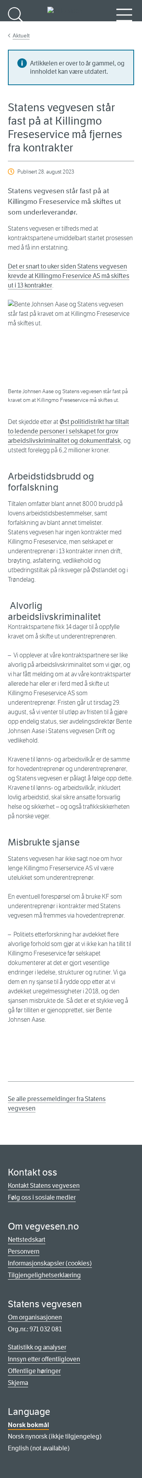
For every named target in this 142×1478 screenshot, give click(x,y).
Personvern (23, 1251)
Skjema (18, 1383)
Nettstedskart (26, 1239)
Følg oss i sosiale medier (42, 1197)
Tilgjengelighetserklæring (44, 1275)
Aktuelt (21, 35)
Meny (124, 28)
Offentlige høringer (34, 1371)
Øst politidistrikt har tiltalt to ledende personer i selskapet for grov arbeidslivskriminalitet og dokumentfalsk (68, 431)
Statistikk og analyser (37, 1347)
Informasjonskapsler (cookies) (50, 1263)
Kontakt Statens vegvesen (44, 1185)
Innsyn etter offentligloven (44, 1359)
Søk (16, 28)
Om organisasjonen (35, 1317)
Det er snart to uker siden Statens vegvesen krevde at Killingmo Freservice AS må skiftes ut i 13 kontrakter (68, 276)
